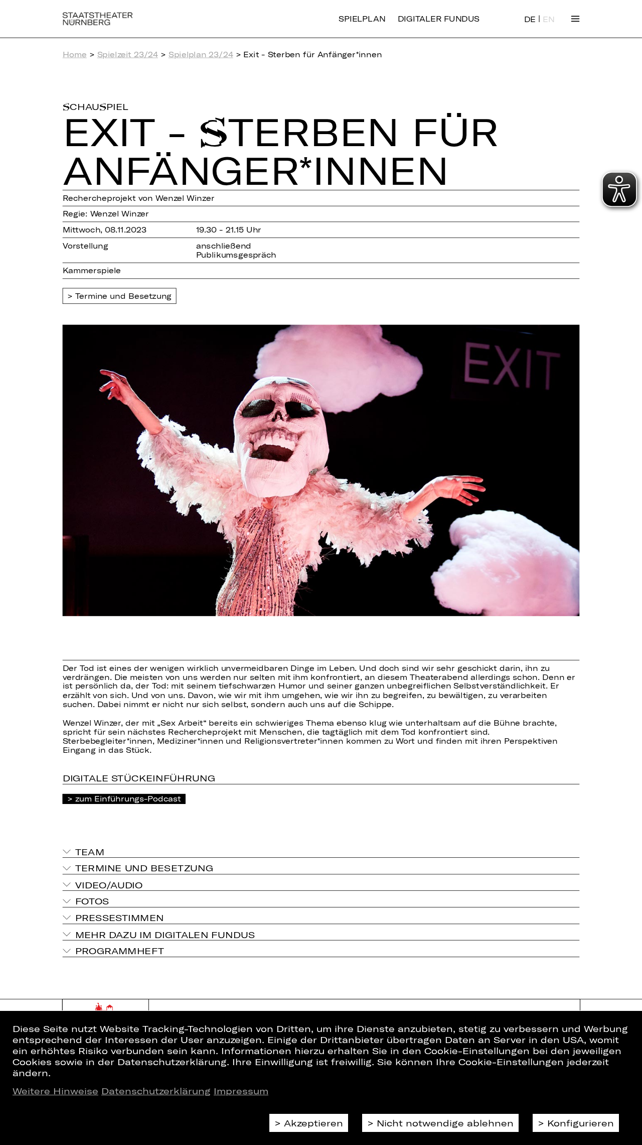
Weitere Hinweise (55, 1090)
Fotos (92, 900)
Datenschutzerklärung (156, 1090)
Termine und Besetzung (123, 295)
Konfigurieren (580, 1122)
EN (548, 19)
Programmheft (120, 950)
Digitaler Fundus (438, 19)
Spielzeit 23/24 (127, 54)
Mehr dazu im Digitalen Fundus (165, 934)
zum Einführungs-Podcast (128, 798)
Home (75, 54)
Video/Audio (109, 884)
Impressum (241, 1090)
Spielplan (362, 19)
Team (89, 851)
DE (530, 19)
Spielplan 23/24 (201, 54)
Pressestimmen (119, 917)
